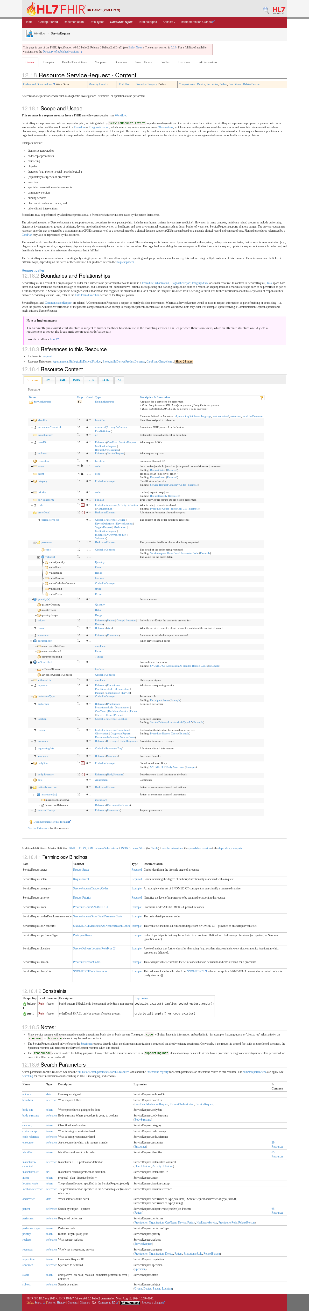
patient (26, 1208)
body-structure (30, 1115)
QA (94, 1302)
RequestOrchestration (107, 449)
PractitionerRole (104, 688)
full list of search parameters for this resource (103, 1072)
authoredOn (44, 680)
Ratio (98, 567)
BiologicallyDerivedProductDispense (124, 361)
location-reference (32, 1189)
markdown (101, 799)
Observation (162, 283)
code (97, 466)
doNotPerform (46, 499)
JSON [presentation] (76, 380)
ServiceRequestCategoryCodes (90, 888)
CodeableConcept (105, 481)
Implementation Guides (196, 22)
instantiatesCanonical (49, 427)
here (53, 339)
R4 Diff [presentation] (106, 380)
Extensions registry (158, 1072)
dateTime (100, 646)
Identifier (100, 420)
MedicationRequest (105, 446)
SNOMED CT (196, 971)
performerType (46, 696)
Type (98, 397)
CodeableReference (106, 505)
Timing (99, 656)
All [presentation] (119, 380)
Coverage (112, 741)
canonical (100, 427)
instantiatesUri (45, 434)
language (206, 416)
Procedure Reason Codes (164, 733)
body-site (27, 1109)
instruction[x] (49, 794)
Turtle (154, 848)
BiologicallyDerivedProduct (85, 361)
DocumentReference (106, 737)
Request (47, 356)
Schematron (111, 848)
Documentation (74, 22)
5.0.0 (173, 47)
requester (43, 685)
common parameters (254, 1072)
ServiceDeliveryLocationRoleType (169, 722)
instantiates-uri (30, 1172)
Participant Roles (159, 700)
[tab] (33, 380)
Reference (100, 442)
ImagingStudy (200, 283)
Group (120, 620)
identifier (43, 420)
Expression (141, 998)
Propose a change (152, 1302)
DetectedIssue (127, 737)
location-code (30, 1183)
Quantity (100, 562)
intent (41, 473)
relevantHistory (46, 810)
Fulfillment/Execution (87, 295)
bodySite (43, 763)
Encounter (212, 84)
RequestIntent (157, 477)
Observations (165, 127)
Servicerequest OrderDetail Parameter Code (174, 553)
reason (41, 729)
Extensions (184, 62)
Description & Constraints (155, 397)
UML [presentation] (49, 380)
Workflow (39, 33)
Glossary (85, 1302)
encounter (43, 635)
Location (131, 620)
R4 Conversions (207, 62)
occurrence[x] (45, 640)
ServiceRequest (42, 401)
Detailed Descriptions (74, 62)
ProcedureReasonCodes (86, 962)
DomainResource (104, 401)
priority (42, 492)
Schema (99, 848)
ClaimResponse (128, 741)
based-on (27, 1100)
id (176, 416)
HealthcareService (118, 711)
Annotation (101, 779)
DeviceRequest (124, 523)
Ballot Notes (135, 47)
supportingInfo (46, 748)
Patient (223, 84)
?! (78, 466)
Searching (27, 1076)
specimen (43, 755)
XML (72, 848)
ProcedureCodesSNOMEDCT (90, 907)
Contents (73, 1302)
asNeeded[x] (45, 661)
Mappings (100, 62)
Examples (48, 62)
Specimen (112, 755)
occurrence (28, 1199)
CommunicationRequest (58, 302)
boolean (99, 499)
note (40, 779)
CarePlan (27, 234)
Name (32, 397)
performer (43, 703)
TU (79, 401)
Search (39, 1302)
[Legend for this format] (261, 397)
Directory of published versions (61, 51)
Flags (80, 397)
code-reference (30, 1136)
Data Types (97, 22)
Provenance (113, 810)
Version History (56, 1302)
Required (172, 470)
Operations (121, 62)
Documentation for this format (50, 821)
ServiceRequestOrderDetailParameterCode (97, 916)
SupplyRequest (103, 527)
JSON (82, 848)
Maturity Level (97, 84)
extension (236, 416)
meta (181, 416)
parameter (47, 542)
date (48, 1094)
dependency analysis (230, 848)
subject (41, 620)
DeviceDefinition (104, 523)
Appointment (60, 361)
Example (193, 484)
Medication (120, 527)
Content (30, 62)
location (42, 718)
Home (29, 22)
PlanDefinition (103, 431)
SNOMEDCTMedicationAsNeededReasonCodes (101, 926)
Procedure (79, 127)
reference (51, 1100)
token (49, 1109)
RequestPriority (158, 495)
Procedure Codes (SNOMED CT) (168, 508)
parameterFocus (50, 519)
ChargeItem (165, 361)
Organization (122, 688)
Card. (89, 397)
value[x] (50, 556)
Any (109, 627)
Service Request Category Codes (168, 484)
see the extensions (172, 848)
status (41, 466)
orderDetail (44, 512)
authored (27, 1094)
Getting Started (48, 22)
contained (223, 416)
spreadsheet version (199, 848)
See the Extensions (38, 828)
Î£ (78, 420)
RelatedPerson (251, 84)
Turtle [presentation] (91, 380)
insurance (43, 741)
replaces (42, 453)
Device (201, 84)
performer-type (31, 1228)
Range (98, 572)
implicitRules (192, 416)
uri (96, 434)
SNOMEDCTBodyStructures (90, 971)
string (98, 588)
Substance (100, 538)
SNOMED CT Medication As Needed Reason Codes (179, 665)
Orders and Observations (38, 84)
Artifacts (168, 22)
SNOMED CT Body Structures (167, 767)
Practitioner (235, 84)
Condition (123, 729)
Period (98, 593)
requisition (43, 460)
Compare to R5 (107, 1302)
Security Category (146, 84)
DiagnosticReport (99, 127)
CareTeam (100, 711)
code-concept (29, 1131)
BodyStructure (115, 774)
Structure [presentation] (33, 380)
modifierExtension (253, 416)
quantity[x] (44, 599)
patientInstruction (47, 787)
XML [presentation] (62, 380)
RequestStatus (157, 470)
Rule (41, 1003)
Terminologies (147, 22)
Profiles (165, 62)
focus (41, 627)
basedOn (42, 442)
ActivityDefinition (117, 427)
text (215, 416)
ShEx (142, 848)
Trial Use (124, 84)
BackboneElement (105, 512)
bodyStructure (46, 774)
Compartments (187, 84)
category (42, 481)
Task (269, 283)
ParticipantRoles (82, 935)
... (182, 361)
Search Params (143, 62)
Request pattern (125, 262)
